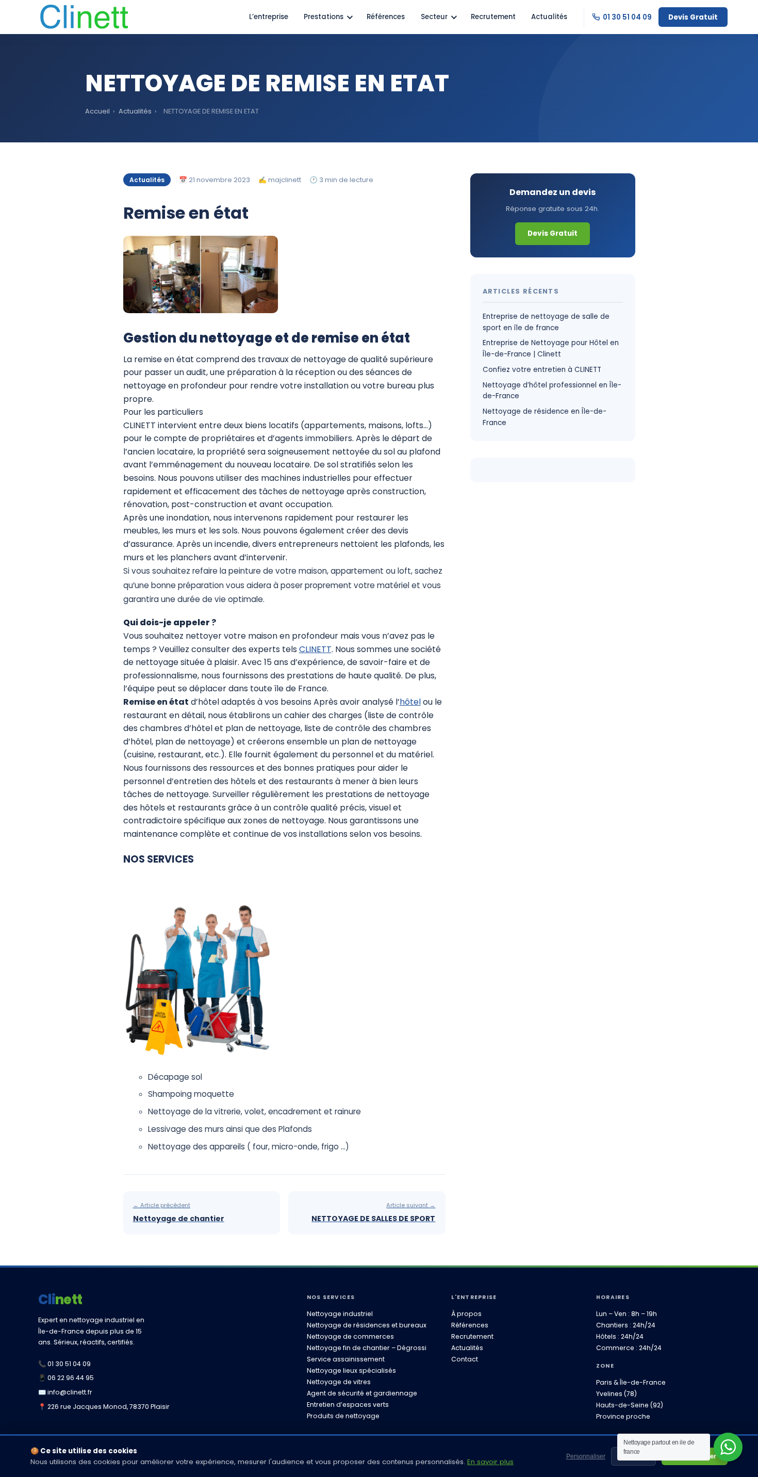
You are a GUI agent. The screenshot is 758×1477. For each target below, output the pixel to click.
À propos (466, 1313)
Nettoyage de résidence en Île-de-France (544, 417)
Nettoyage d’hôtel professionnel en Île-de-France (552, 390)
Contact (464, 1359)
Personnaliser (585, 1456)
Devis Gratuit (693, 17)
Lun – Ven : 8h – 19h (626, 1313)
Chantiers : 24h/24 (625, 1325)
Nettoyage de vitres (339, 1381)
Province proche (623, 1416)
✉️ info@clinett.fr (65, 1392)
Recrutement (493, 17)
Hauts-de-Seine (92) (629, 1405)
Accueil (97, 111)
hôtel (410, 702)
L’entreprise (268, 17)
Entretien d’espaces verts (348, 1404)
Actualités (549, 17)
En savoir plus (490, 1462)
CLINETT (315, 649)
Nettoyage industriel (340, 1313)
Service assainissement (346, 1359)
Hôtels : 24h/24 (620, 1336)
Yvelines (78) (616, 1393)
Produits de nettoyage (343, 1415)
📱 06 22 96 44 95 (66, 1377)
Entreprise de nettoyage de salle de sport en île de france (546, 322)
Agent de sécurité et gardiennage (362, 1393)
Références (386, 17)
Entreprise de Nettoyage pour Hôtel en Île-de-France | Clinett (551, 348)
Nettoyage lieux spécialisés (351, 1370)
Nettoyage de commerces (350, 1336)
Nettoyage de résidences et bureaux (366, 1325)
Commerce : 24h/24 (629, 1347)
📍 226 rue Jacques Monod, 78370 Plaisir (104, 1406)
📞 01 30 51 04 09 (64, 1363)
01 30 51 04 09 (627, 17)
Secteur (434, 17)
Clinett (60, 1299)
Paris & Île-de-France (631, 1382)
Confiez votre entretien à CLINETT (542, 370)
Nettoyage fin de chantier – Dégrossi (366, 1347)
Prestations (323, 17)
